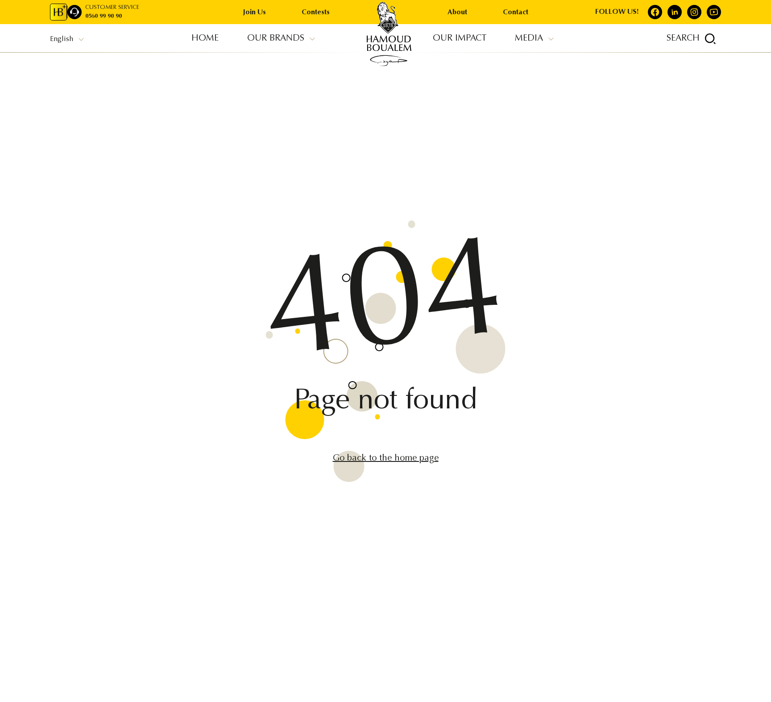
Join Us (254, 12)
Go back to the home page (386, 458)
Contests (316, 12)
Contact (515, 12)
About (457, 12)
